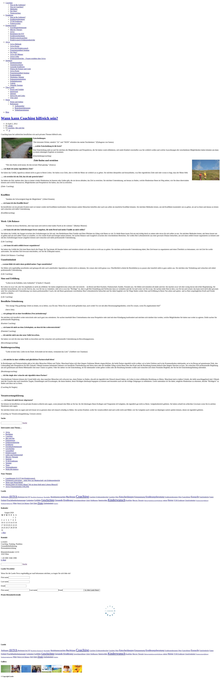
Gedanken (30, 500)
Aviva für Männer (16, 54)
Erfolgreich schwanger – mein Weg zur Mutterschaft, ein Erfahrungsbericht (33, 480)
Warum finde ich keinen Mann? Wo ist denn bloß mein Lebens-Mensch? (32, 485)
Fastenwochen (15, 23)
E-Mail (3, 560)
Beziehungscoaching (58, 497)
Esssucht (195, 497)
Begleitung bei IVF (17, 34)
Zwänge (56, 503)
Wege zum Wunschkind (14, 482)
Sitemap (13, 94)
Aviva (12, 32)
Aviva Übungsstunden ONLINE (17, 487)
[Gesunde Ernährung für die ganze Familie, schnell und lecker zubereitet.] (16, 672)
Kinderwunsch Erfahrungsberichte (22, 40)
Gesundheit (10, 451)
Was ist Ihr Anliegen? (18, 5)
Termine (8, 463)
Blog (7, 112)
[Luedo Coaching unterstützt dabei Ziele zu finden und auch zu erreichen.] (205, 170)
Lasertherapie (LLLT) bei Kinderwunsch (20, 478)
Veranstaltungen (11, 467)
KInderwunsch (11, 453)
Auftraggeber (19, 106)
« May (3, 533)
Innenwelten (102, 500)
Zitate (40, 503)
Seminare (9, 61)
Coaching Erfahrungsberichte (98, 497)
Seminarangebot (16, 63)
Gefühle (37, 500)
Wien (15, 503)
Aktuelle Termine (16, 85)
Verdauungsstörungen (6, 503)
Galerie (12, 83)
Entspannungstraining (18, 79)
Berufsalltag (47, 497)
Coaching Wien (114, 497)
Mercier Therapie (12, 457)
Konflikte (129, 500)
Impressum (14, 91)
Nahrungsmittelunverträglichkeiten (153, 500)
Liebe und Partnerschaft (14, 455)
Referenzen (14, 104)
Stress (170, 500)
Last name (4, 582)
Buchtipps (9, 434)
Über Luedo (10, 87)
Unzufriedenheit (190, 500)
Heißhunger (94, 500)
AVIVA (13, 496)
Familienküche (204, 497)
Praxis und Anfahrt (17, 89)
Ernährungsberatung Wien (173, 497)
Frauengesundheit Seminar (19, 50)
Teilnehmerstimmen (22, 110)
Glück (88, 500)
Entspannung (10, 440)
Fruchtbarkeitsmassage (18, 28)
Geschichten (10, 449)
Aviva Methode (15, 44)
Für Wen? (13, 11)
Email (3, 586)
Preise (8, 100)
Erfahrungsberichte (12, 442)
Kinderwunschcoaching (18, 38)
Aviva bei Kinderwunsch (19, 48)
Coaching (9, 3)
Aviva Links (14, 56)
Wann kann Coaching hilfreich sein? (29, 118)
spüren (165, 500)
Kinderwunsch (11, 25)
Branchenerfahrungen (22, 108)
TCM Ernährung (16, 21)
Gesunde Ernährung (17, 67)
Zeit (31, 503)
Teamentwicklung (16, 65)
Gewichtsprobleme (80, 500)
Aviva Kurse (14, 46)
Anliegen (4, 497)
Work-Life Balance (23, 503)
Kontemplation (15, 75)
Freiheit (3, 500)
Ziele (35, 503)
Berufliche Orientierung (37, 497)
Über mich (14, 98)
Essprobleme (186, 497)
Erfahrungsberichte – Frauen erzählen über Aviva (28, 58)
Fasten (211, 497)
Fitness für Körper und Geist (20, 69)
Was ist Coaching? (16, 7)
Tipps (8, 465)
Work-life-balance (12, 469)
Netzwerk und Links (17, 96)
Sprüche (8, 459)
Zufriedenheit (48, 503)
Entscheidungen (126, 497)
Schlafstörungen (16, 81)
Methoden (13, 9)
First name (4, 577)
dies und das (19, 128)
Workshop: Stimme (17, 77)
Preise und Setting (16, 102)
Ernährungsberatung (17, 19)
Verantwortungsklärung (202, 500)
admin (10, 126)
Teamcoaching (15, 13)
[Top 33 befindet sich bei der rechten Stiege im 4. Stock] (6, 672)
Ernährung (9, 15)
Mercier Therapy (16, 30)
